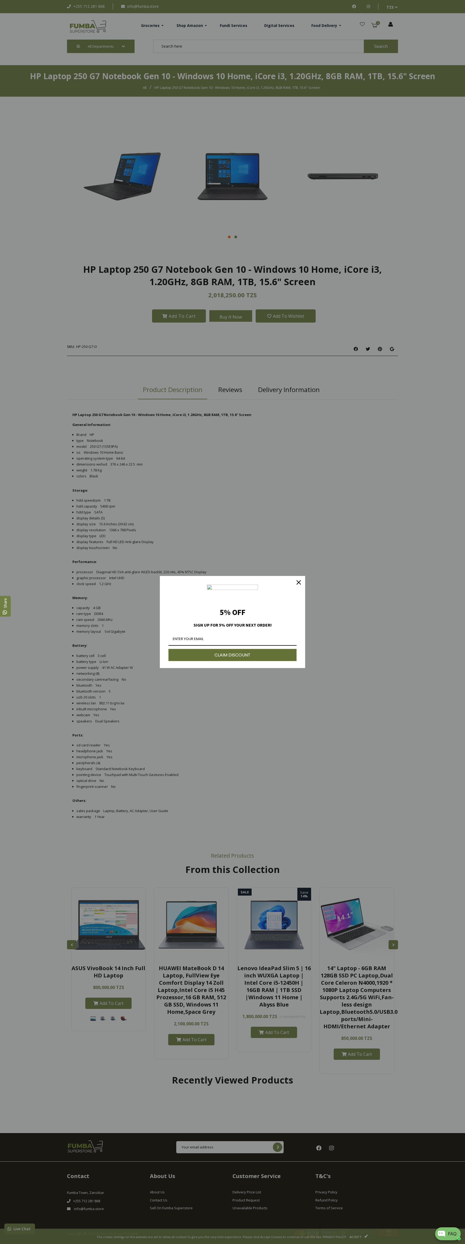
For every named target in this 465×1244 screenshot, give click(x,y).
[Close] (298, 582)
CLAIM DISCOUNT (232, 655)
